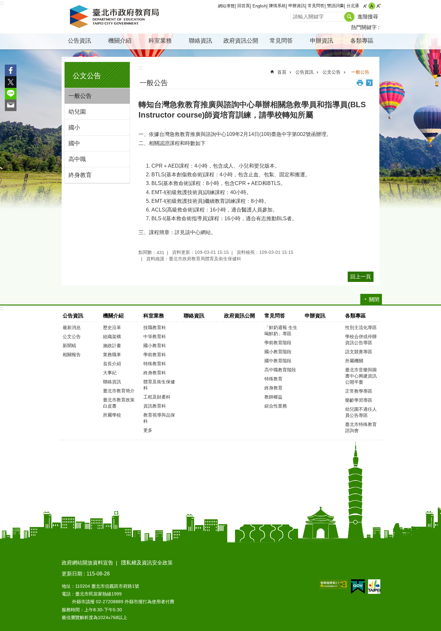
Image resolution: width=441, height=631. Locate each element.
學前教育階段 (278, 342)
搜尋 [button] (349, 17)
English (259, 6)
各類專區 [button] (362, 40)
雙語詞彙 (335, 5)
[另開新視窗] (333, 584)
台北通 (352, 5)
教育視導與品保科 (159, 418)
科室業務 (153, 315)
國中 (74, 143)
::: (2, 2)
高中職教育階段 (280, 369)
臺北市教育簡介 (119, 390)
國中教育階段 (278, 360)
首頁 (281, 72)
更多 (147, 430)
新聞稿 (69, 345)
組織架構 (112, 336)
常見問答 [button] (281, 40)
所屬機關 (354, 360)
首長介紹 (112, 363)
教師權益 (273, 396)
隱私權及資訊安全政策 (147, 562)
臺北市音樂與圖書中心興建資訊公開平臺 (361, 376)
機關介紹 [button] (119, 40)
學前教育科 (154, 354)
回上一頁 (360, 276)
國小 (74, 127)
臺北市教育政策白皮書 (119, 403)
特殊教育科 (154, 363)
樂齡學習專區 (358, 400)
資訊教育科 (154, 406)
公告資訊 (304, 72)
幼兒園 (77, 112)
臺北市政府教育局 (115, 17)
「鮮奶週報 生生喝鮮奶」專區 (280, 330)
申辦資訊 (296, 5)
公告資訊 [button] (79, 40)
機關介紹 (113, 315)
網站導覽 (226, 6)
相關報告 (72, 354)
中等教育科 (154, 336)
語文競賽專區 (358, 351)
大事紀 (110, 372)
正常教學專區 (358, 391)
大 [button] (378, 6)
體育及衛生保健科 (159, 384)
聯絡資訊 (200, 40)
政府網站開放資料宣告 (87, 562)
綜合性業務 (275, 406)
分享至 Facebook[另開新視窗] (10, 70)
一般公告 (80, 96)
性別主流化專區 (361, 327)
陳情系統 (277, 5)
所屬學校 (112, 415)
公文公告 (332, 72)
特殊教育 (273, 378)
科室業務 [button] (160, 40)
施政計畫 (112, 345)
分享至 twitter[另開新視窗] (10, 82)
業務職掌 (112, 354)
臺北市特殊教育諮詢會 (361, 427)
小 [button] (365, 6)
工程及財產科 (156, 396)
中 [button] (371, 6)
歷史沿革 (112, 327)
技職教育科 (154, 327)
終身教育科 (154, 372)
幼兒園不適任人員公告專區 (361, 412)
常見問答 (316, 5)
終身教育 (80, 175)
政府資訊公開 (240, 40)
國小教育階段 (278, 351)
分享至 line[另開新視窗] (10, 93)
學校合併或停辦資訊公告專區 (361, 339)
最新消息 (72, 327)
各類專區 (355, 315)
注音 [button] (369, 82)
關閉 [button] (374, 299)
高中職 (77, 159)
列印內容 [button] (360, 82)
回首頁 (243, 5)
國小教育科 (154, 345)
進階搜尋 (367, 16)
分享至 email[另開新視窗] (10, 105)
